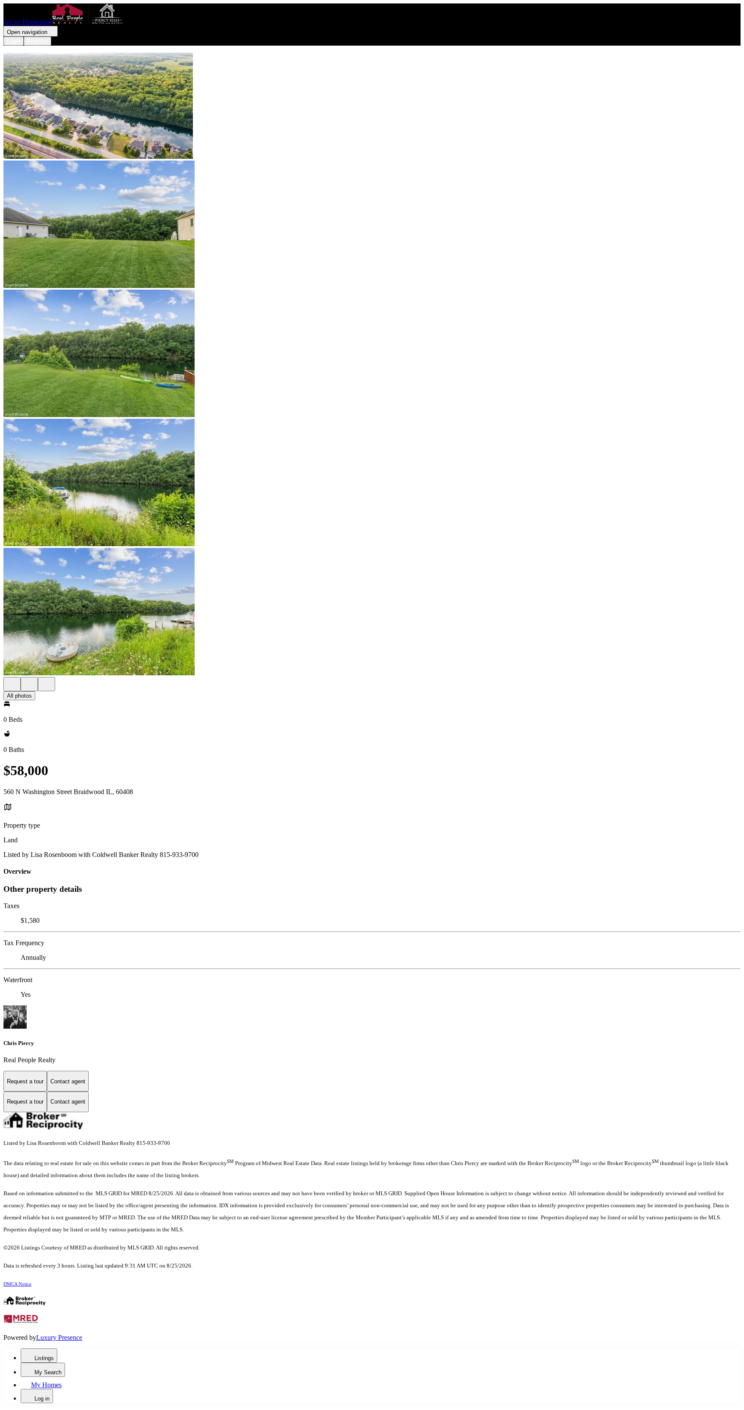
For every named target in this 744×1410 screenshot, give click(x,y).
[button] (372, 107)
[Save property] (29, 684)
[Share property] (46, 684)
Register (37, 41)
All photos (19, 696)
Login (13, 41)
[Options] (12, 684)
